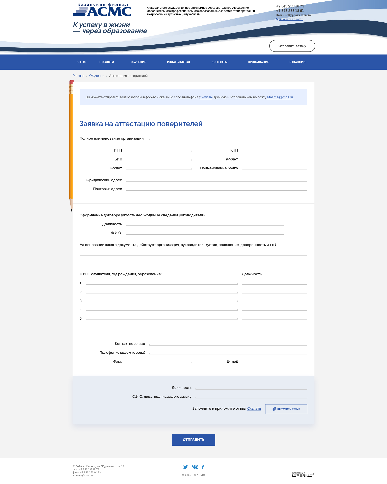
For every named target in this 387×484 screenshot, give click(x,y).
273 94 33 (95, 472)
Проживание (258, 62)
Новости (106, 62)
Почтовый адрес (107, 189)
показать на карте (291, 19)
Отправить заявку (292, 46)
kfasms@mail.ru (83, 475)
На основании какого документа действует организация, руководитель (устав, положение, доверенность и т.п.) (178, 245)
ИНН (118, 150)
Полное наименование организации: (112, 138)
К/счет (116, 168)
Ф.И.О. (116, 233)
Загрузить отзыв (288, 409)
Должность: (252, 274)
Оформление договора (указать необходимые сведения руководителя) (142, 215)
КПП (234, 150)
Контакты (220, 62)
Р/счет (232, 159)
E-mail (232, 361)
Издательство (178, 62)
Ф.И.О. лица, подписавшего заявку (161, 396)
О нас (81, 62)
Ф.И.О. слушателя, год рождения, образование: (121, 274)
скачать (206, 97)
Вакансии (297, 62)
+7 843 (84, 472)
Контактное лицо (130, 344)
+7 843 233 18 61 (290, 10)
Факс (117, 361)
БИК (118, 159)
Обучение (138, 62)
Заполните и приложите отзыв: (226, 408)
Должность (112, 224)
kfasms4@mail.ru (280, 97)
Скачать (254, 408)
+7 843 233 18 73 (290, 6)
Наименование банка (219, 168)
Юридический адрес (104, 180)
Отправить (193, 440)
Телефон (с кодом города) (122, 352)
